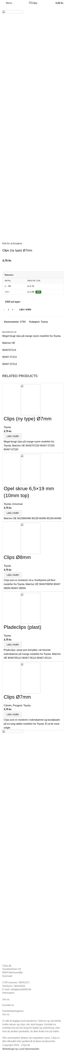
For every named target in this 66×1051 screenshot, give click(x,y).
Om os (5, 999)
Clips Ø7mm (17, 697)
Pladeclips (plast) (22, 627)
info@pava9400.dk (21, 989)
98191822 (19, 986)
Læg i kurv (25, 309)
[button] (13, 436)
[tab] (9, 332)
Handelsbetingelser (13, 1011)
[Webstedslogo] (33, 3)
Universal (17, 504)
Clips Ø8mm (17, 557)
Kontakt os (8, 1005)
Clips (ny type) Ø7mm (28, 418)
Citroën (8, 705)
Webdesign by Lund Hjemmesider (20, 1049)
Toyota (44, 321)
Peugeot (17, 705)
